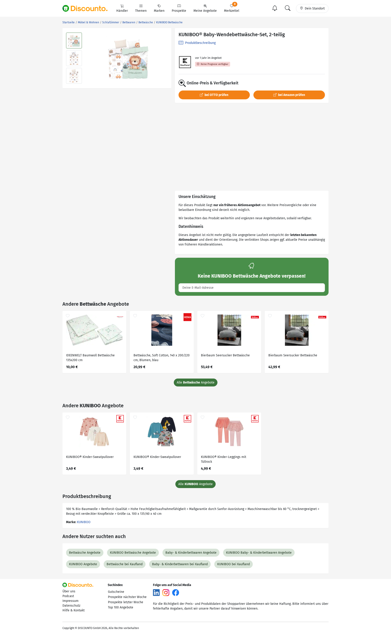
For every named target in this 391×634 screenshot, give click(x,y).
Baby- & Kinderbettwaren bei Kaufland (180, 564)
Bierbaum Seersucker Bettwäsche (225, 355)
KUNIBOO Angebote (83, 564)
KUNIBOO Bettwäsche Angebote (133, 553)
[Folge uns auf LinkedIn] (156, 592)
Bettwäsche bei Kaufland (125, 564)
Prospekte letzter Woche (125, 602)
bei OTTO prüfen (216, 95)
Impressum (70, 601)
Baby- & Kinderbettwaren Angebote (191, 553)
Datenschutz (71, 606)
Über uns (68, 591)
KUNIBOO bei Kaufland (233, 564)
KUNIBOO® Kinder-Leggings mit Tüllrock (223, 459)
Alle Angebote (196, 382)
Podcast (68, 596)
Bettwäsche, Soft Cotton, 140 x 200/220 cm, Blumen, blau (162, 357)
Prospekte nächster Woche (127, 597)
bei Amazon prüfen (291, 95)
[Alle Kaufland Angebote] (185, 62)
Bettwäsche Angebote (84, 553)
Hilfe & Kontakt (73, 610)
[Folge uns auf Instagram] (165, 592)
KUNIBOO (84, 522)
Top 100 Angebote (120, 607)
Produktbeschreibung (200, 43)
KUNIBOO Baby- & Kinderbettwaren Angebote (259, 553)
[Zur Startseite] (87, 8)
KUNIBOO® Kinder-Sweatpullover (90, 457)
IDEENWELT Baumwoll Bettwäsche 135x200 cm (90, 357)
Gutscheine (116, 592)
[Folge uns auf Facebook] (175, 592)
